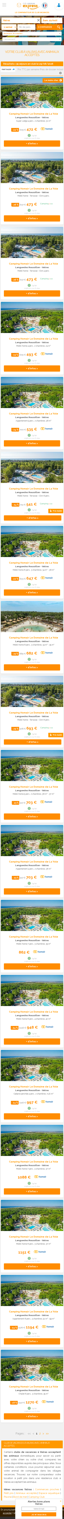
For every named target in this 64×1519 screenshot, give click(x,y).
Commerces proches (47, 1489)
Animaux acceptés (26, 1493)
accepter (7, 1513)
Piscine (7, 1496)
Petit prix (9, 1493)
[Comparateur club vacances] (28, 9)
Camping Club (37, 1496)
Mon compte (59, 5)
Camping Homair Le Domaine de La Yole (33, 113)
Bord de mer (20, 1496)
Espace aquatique (49, 1493)
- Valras (45, 117)
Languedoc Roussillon (27, 117)
